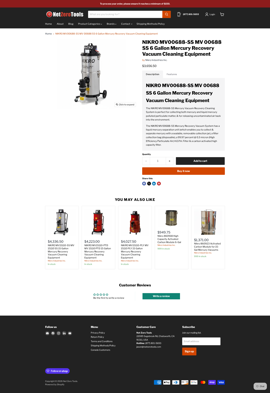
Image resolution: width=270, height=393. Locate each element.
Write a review (161, 296)
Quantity (146, 154)
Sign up (189, 351)
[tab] (152, 74)
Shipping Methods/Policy (151, 23)
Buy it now (183, 171)
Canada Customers (100, 350)
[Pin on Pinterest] (159, 183)
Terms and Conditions (101, 341)
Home (48, 23)
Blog (70, 23)
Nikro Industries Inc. (156, 60)
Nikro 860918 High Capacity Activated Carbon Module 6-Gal (169, 239)
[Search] (166, 14)
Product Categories (89, 23)
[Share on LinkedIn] (154, 183)
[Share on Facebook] (144, 183)
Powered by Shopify (54, 384)
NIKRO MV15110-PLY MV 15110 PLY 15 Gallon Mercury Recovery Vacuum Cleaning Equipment (135, 251)
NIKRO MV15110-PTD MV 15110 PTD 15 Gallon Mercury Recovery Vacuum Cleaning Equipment (97, 251)
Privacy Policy (98, 332)
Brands (111, 23)
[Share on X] (149, 183)
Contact (126, 23)
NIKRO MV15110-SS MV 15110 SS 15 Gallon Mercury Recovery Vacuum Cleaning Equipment (61, 251)
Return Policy (97, 337)
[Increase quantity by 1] (170, 161)
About (60, 23)
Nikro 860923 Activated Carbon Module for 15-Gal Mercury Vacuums (207, 246)
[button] (210, 14)
